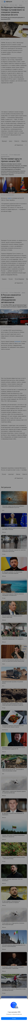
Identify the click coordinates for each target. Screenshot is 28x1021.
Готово (14, 1018)
